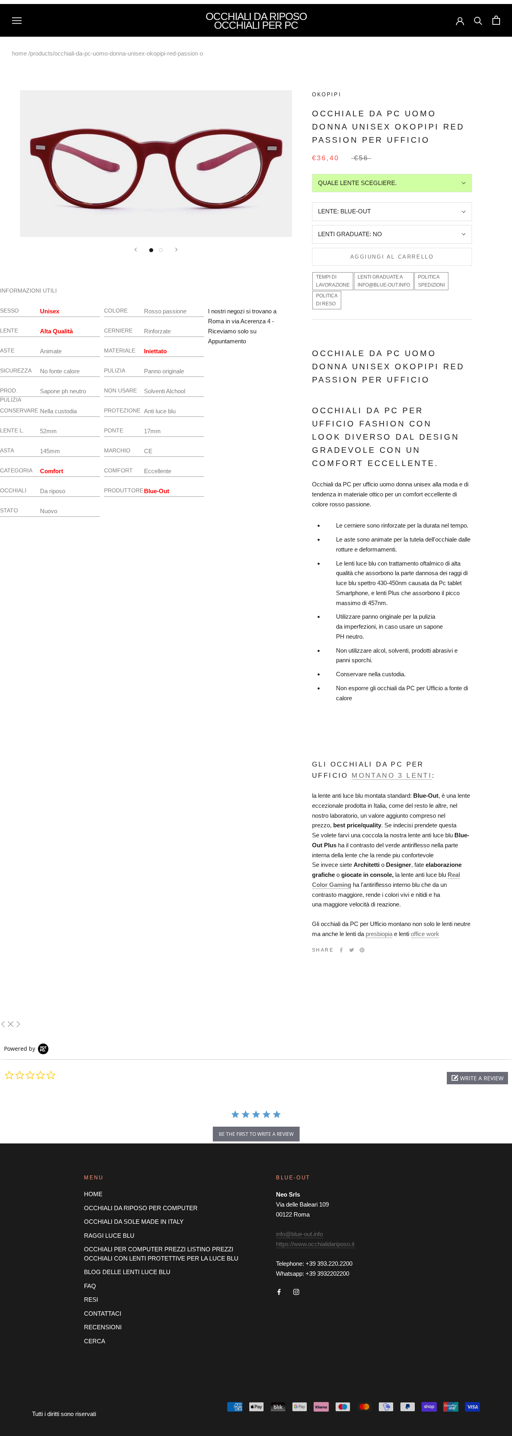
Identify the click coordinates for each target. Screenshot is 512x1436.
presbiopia (379, 933)
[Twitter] (351, 950)
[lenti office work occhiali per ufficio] (425, 933)
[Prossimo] (176, 249)
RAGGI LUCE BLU (109, 1235)
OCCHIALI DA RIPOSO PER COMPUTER (141, 1208)
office (418, 933)
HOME (93, 1194)
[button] (477, 1078)
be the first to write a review (256, 1134)
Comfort (51, 471)
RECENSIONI (103, 1327)
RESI (91, 1299)
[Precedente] (135, 249)
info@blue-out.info (299, 1234)
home (19, 53)
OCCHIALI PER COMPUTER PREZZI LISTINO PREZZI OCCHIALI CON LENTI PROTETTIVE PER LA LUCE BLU (161, 1254)
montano (373, 775)
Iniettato (155, 351)
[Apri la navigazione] (17, 20)
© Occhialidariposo (67, 1403)
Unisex (49, 311)
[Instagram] (296, 1292)
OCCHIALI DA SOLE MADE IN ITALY (134, 1221)
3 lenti (413, 775)
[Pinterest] (362, 950)
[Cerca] (478, 20)
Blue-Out (156, 491)
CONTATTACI (102, 1313)
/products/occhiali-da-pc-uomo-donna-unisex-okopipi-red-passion (113, 53)
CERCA (94, 1341)
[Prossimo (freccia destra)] (18, 1024)
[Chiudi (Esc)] (11, 1024)
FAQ (90, 1286)
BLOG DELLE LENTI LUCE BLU (127, 1272)
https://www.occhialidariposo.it (315, 1244)
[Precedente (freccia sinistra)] (3, 1024)
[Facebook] (341, 950)
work (432, 933)
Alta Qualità (56, 331)
